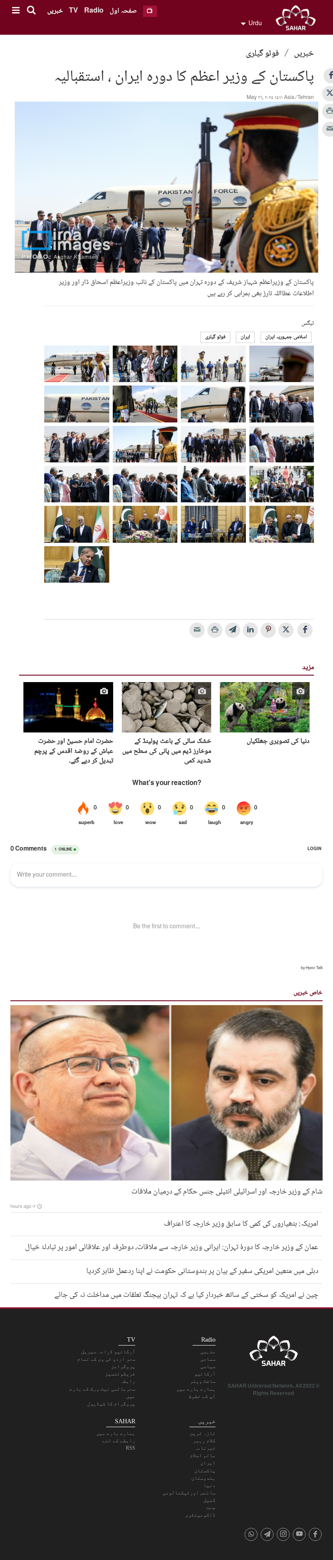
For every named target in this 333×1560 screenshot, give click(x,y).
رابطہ (127, 1381)
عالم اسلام (202, 1455)
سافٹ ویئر (202, 1381)
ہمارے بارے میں (195, 1389)
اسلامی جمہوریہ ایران (286, 337)
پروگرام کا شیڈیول (111, 1404)
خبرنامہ (204, 1448)
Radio (94, 11)
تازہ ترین (202, 1433)
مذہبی (207, 1352)
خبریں (55, 11)
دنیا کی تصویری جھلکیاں (278, 741)
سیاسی (207, 1366)
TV (73, 11)
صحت (210, 1507)
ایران (245, 337)
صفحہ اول (123, 11)
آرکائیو (204, 1374)
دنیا (209, 1485)
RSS (130, 1448)
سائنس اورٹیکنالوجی (189, 1493)
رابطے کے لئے (118, 1441)
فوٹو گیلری (262, 53)
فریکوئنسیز (120, 1374)
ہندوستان (203, 1478)
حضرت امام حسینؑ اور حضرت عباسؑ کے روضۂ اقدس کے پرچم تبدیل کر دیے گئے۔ (73, 751)
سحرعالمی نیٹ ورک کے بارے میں (102, 1392)
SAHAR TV (273, 1353)
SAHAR (299, 19)
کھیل (209, 1500)
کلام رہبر (204, 1441)
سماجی (207, 1359)
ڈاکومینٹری (200, 1515)
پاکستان (204, 1471)
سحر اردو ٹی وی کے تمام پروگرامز (106, 1362)
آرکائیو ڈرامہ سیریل (108, 1352)
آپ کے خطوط (202, 1396)
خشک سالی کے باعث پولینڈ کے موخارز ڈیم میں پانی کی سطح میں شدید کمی (166, 751)
